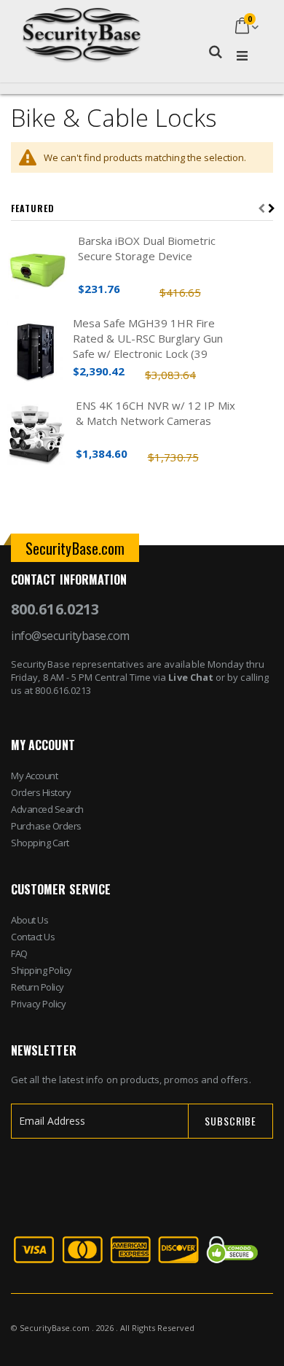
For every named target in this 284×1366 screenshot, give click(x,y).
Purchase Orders (46, 825)
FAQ (19, 953)
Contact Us (33, 936)
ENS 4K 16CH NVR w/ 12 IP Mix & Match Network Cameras (155, 413)
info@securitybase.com (70, 636)
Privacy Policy (38, 1003)
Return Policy (37, 987)
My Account (34, 775)
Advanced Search (47, 809)
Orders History (41, 792)
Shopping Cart (40, 842)
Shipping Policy (41, 970)
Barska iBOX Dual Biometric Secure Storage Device (147, 248)
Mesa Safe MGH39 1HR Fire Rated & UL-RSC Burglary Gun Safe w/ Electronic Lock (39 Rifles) (148, 339)
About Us (29, 919)
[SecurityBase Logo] (82, 27)
